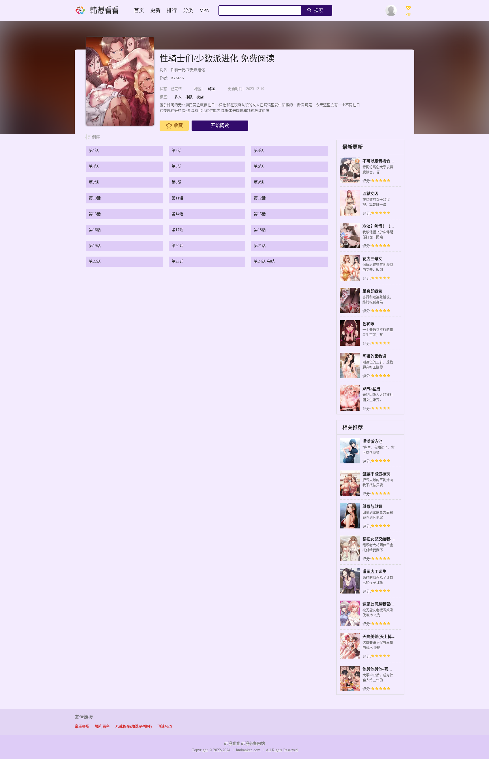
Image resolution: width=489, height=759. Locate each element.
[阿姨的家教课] (350, 377)
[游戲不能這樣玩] (350, 495)
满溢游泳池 (372, 441)
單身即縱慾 (372, 291)
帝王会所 (82, 726)
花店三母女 (372, 259)
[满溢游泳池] (350, 462)
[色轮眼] (350, 345)
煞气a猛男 (371, 389)
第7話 (94, 182)
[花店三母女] (350, 280)
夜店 (200, 97)
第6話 (259, 166)
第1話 (94, 151)
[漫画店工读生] (350, 592)
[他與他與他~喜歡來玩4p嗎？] (350, 690)
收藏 (178, 125)
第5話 (176, 166)
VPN (205, 10)
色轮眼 (368, 324)
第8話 (176, 182)
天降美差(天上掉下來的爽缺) (388, 637)
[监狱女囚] (350, 214)
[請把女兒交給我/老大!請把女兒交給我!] (350, 560)
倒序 (96, 137)
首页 (139, 10)
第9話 (259, 182)
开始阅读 (220, 125)
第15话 (260, 214)
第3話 (259, 151)
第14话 (177, 214)
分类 (188, 10)
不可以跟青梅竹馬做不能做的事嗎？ (394, 161)
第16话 (95, 230)
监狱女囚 (370, 194)
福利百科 (102, 726)
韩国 (211, 89)
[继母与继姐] (350, 527)
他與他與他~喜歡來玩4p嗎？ (387, 669)
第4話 (94, 166)
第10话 (95, 198)
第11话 (177, 198)
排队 (189, 97)
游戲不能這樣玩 (376, 474)
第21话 (260, 246)
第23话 (177, 261)
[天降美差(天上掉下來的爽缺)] (350, 657)
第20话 (177, 246)
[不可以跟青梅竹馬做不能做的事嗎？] (350, 182)
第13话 (95, 214)
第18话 (260, 230)
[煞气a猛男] (350, 410)
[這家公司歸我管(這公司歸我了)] (350, 625)
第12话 (260, 198)
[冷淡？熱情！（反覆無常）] (350, 247)
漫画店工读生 (374, 571)
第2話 (176, 151)
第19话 (95, 246)
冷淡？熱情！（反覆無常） (386, 226)
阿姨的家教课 (374, 356)
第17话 (177, 230)
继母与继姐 (372, 506)
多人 (178, 97)
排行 (172, 10)
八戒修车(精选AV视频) (133, 726)
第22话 (95, 261)
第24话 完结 (264, 261)
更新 (155, 10)
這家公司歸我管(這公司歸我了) (390, 604)
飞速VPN (164, 726)
